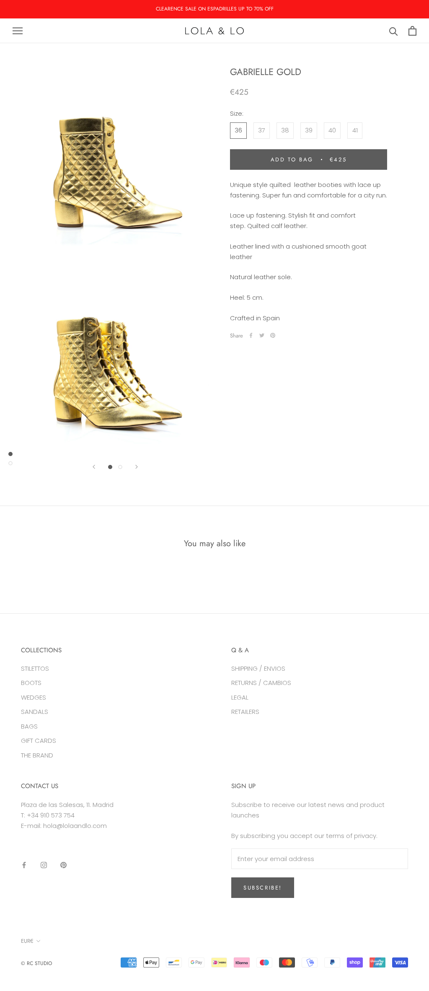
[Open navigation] (18, 30)
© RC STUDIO (36, 963)
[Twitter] (261, 335)
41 (355, 130)
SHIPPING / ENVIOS (258, 668)
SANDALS (34, 711)
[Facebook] (250, 335)
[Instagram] (44, 865)
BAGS (29, 726)
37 (261, 130)
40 (332, 130)
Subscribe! (262, 888)
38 (285, 130)
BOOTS (31, 682)
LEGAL (239, 697)
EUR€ (27, 941)
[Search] (393, 30)
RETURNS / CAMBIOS (261, 682)
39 (309, 130)
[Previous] (94, 467)
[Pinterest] (272, 335)
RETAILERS (245, 711)
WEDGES (33, 697)
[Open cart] (412, 31)
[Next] (136, 467)
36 (238, 130)
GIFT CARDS (38, 740)
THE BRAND (37, 755)
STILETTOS (35, 668)
